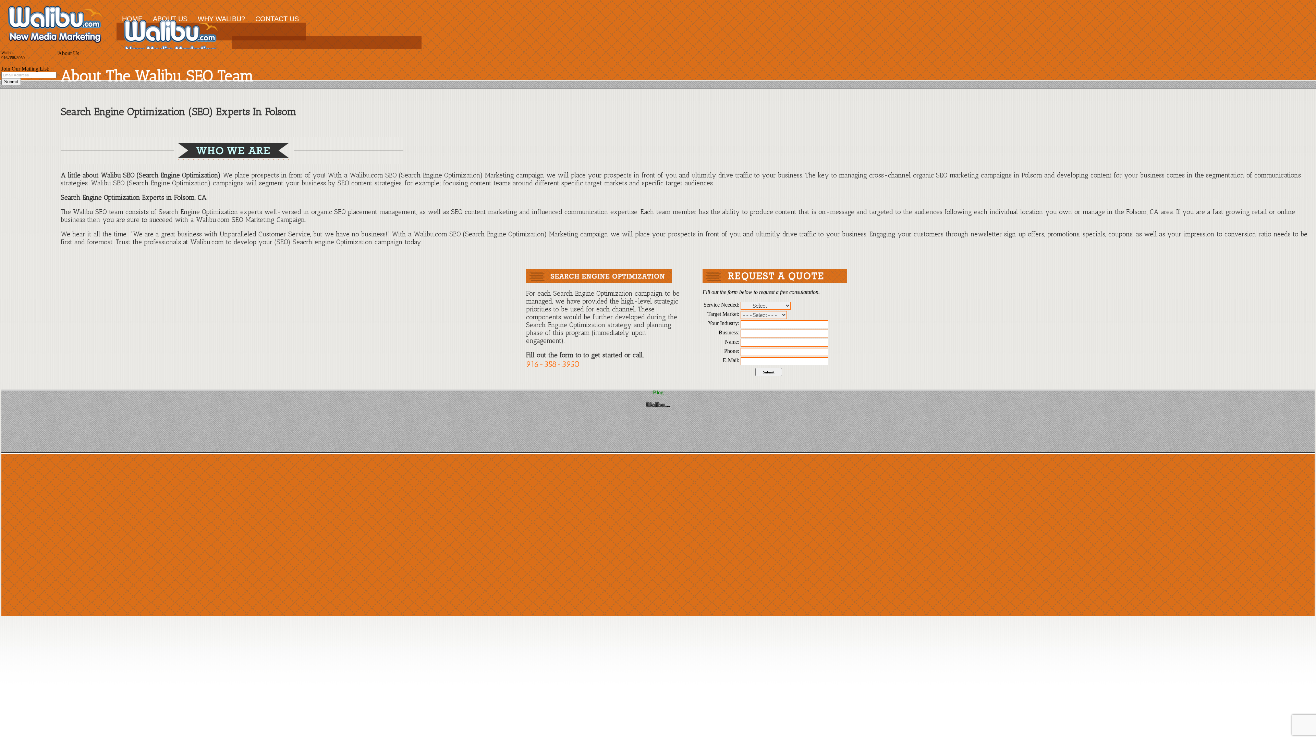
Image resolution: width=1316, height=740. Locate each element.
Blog (658, 392)
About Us (170, 19)
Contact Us (277, 19)
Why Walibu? (221, 19)
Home (132, 19)
